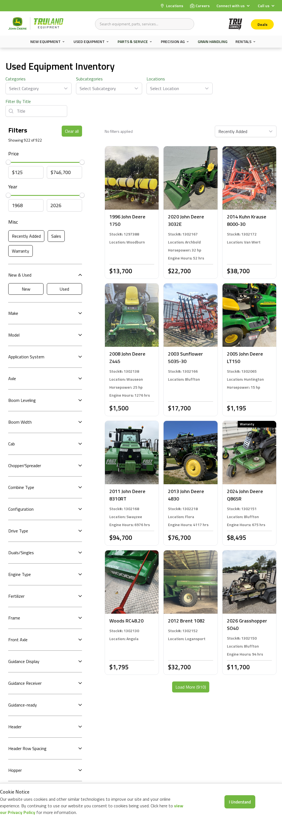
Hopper (15, 770)
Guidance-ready (22, 705)
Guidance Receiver (25, 683)
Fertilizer (16, 596)
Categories (16, 79)
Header (14, 726)
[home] (35, 23)
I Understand (240, 802)
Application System (26, 356)
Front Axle (18, 639)
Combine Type (21, 487)
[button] (233, 6)
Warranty (20, 251)
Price (13, 153)
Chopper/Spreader (24, 465)
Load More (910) (190, 687)
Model (14, 335)
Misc (13, 222)
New (26, 289)
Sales (56, 236)
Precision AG (173, 41)
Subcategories (89, 79)
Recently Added (26, 236)
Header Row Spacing (27, 748)
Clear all (72, 131)
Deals (262, 24)
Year (12, 186)
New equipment (45, 41)
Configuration (21, 509)
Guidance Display (23, 661)
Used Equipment (89, 41)
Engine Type (19, 574)
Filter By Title (18, 101)
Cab (11, 443)
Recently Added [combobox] (232, 131)
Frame (14, 618)
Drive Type (18, 530)
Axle (12, 378)
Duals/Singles (21, 552)
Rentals (243, 41)
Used (64, 289)
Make (13, 313)
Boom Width (20, 422)
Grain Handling (212, 41)
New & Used (19, 275)
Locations (156, 79)
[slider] (8, 162)
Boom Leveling (22, 400)
